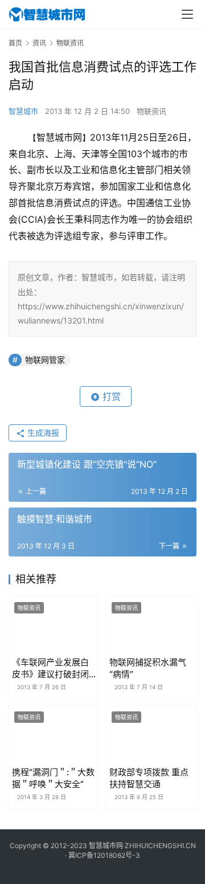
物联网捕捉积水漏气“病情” (147, 668)
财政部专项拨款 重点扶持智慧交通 (148, 778)
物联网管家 (45, 360)
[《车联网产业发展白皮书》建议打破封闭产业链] (54, 624)
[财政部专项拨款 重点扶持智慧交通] (151, 734)
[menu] (187, 14)
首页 (15, 43)
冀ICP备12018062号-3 (104, 855)
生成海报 (42, 432)
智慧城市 (23, 111)
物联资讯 (151, 111)
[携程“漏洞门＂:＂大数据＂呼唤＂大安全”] (54, 734)
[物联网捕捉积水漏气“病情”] (151, 624)
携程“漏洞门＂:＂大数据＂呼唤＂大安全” (53, 778)
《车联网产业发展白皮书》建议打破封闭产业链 (50, 668)
